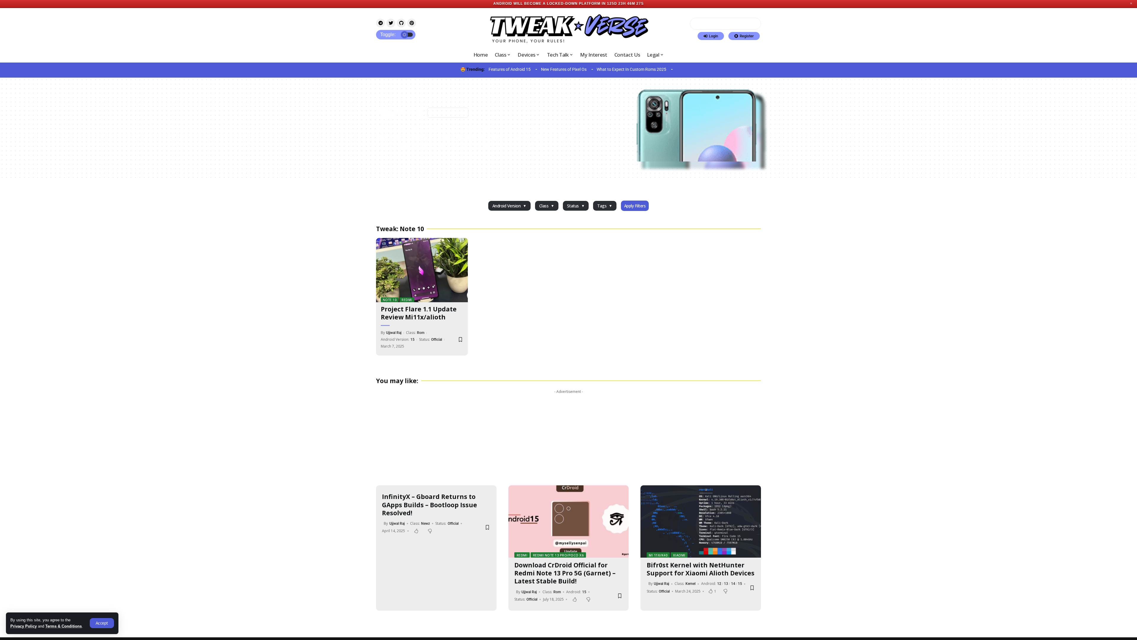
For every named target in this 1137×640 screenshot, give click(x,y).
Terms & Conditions (63, 626)
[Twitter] (390, 23)
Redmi (407, 300)
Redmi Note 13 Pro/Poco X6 (558, 555)
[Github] (401, 23)
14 (733, 584)
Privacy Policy (23, 626)
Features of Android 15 (510, 69)
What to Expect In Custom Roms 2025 (631, 69)
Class (544, 206)
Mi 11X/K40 (658, 555)
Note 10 (390, 300)
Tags (601, 206)
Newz (425, 523)
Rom (420, 333)
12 (719, 584)
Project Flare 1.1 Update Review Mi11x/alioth (419, 313)
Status (573, 206)
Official (436, 339)
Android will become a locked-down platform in (549, 3)
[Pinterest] (411, 23)
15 (412, 339)
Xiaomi (679, 555)
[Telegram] (380, 23)
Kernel (690, 584)
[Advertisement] (568, 437)
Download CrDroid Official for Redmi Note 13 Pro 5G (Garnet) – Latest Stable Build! (565, 573)
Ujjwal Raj (394, 333)
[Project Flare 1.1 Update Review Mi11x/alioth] (422, 270)
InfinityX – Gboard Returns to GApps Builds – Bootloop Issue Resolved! (429, 504)
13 (726, 584)
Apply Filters (635, 206)
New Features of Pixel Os (564, 69)
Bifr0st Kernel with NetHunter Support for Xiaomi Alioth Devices (700, 569)
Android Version (506, 206)
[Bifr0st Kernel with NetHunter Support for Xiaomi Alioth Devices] (700, 521)
